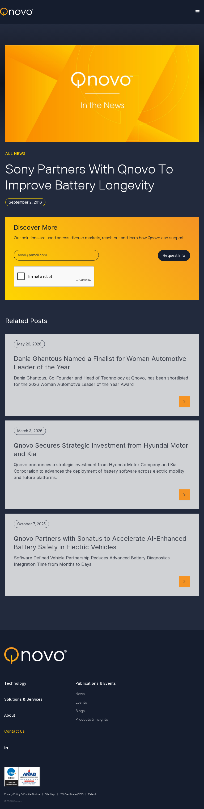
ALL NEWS (15, 153)
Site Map (50, 794)
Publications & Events (95, 683)
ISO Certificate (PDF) (71, 794)
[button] (197, 12)
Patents (92, 794)
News (80, 694)
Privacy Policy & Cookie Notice (22, 794)
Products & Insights (91, 719)
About (9, 715)
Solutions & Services (23, 699)
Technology (15, 683)
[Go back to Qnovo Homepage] (102, 655)
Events (81, 702)
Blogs (80, 711)
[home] (16, 12)
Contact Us (14, 731)
